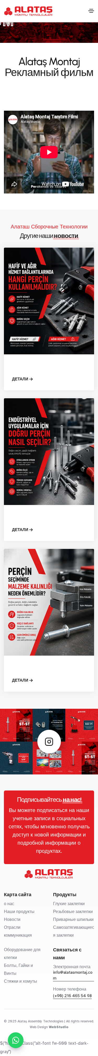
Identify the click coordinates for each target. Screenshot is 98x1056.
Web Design (39, 1027)
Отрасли (12, 927)
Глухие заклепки (69, 903)
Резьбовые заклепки (73, 911)
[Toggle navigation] (91, 11)
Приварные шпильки (73, 919)
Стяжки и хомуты (20, 981)
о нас (9, 903)
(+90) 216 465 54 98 (72, 995)
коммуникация (18, 935)
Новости (12, 919)
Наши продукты (19, 911)
